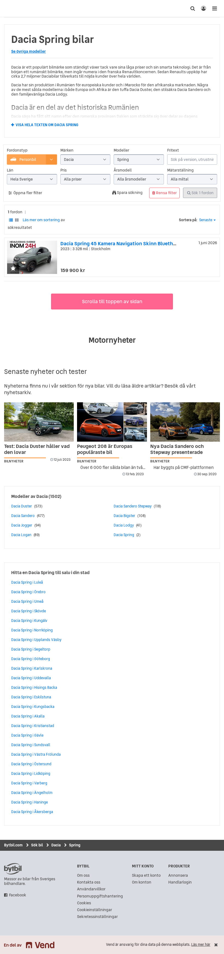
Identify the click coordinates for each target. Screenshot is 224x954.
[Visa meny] (214, 8)
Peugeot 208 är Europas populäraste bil (104, 449)
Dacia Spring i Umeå (27, 601)
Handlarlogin (180, 882)
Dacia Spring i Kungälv (29, 620)
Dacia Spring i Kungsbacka (32, 706)
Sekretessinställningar (97, 916)
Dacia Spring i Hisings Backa (34, 687)
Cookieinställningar (94, 910)
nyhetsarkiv (17, 392)
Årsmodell (123, 170)
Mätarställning (180, 170)
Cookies (84, 903)
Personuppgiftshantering (100, 896)
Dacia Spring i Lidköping (30, 773)
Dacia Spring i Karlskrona (31, 668)
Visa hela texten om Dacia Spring (47, 125)
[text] (9, 8)
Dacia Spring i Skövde (28, 611)
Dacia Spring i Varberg (29, 783)
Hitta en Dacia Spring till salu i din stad (50, 572)
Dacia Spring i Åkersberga (32, 811)
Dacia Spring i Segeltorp (30, 649)
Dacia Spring (124, 534)
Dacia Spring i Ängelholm (31, 792)
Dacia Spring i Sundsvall (30, 745)
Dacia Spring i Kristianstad (32, 725)
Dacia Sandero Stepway (133, 506)
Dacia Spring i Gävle (27, 735)
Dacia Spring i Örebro (28, 592)
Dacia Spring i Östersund (31, 764)
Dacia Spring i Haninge (29, 802)
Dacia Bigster (124, 515)
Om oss (83, 875)
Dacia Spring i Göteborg (30, 658)
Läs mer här (200, 944)
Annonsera (178, 875)
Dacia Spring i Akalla (28, 716)
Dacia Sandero (23, 515)
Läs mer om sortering (41, 220)
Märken (66, 150)
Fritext (173, 150)
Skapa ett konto (146, 875)
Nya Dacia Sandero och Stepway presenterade (177, 449)
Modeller (121, 150)
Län (10, 170)
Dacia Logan (21, 534)
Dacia (42, 496)
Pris (63, 170)
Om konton (141, 882)
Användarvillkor (91, 889)
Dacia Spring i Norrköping (32, 630)
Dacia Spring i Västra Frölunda (36, 754)
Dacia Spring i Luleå (27, 582)
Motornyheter (112, 340)
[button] (13, 268)
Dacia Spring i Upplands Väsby (36, 639)
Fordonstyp (17, 150)
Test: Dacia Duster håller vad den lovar (37, 449)
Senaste (205, 220)
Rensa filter (166, 193)
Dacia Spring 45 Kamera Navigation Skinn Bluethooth (122, 243)
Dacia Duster (21, 506)
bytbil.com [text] (13, 869)
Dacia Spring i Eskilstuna (31, 697)
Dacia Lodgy (124, 525)
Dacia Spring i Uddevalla (31, 678)
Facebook (17, 895)
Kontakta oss (88, 882)
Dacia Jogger (21, 525)
